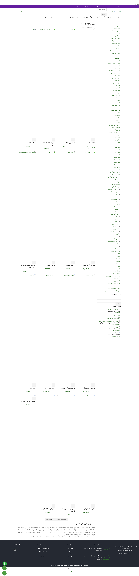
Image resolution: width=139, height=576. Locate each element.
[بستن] (137, 2)
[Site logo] (118, 11)
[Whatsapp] (12, 548)
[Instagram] (15, 548)
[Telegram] (17, 548)
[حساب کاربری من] (23, 11)
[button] (34, 398)
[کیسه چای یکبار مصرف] (30, 395)
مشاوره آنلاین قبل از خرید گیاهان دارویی (93, 548)
